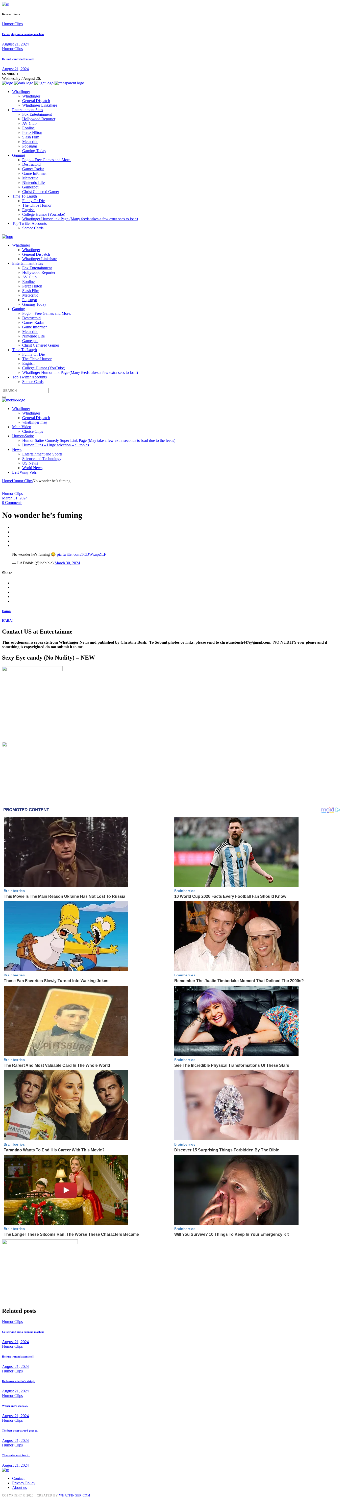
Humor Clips (12, 24)
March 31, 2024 (15, 498)
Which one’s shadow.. (15, 1405)
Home (7, 481)
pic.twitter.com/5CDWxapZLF (81, 554)
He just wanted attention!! (18, 58)
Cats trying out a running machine (23, 34)
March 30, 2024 (67, 563)
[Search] (4, 397)
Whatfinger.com (74, 1495)
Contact (18, 1478)
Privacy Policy (23, 1483)
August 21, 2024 (15, 44)
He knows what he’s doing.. (18, 1381)
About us (19, 1487)
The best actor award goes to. (20, 1430)
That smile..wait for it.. (16, 1455)
